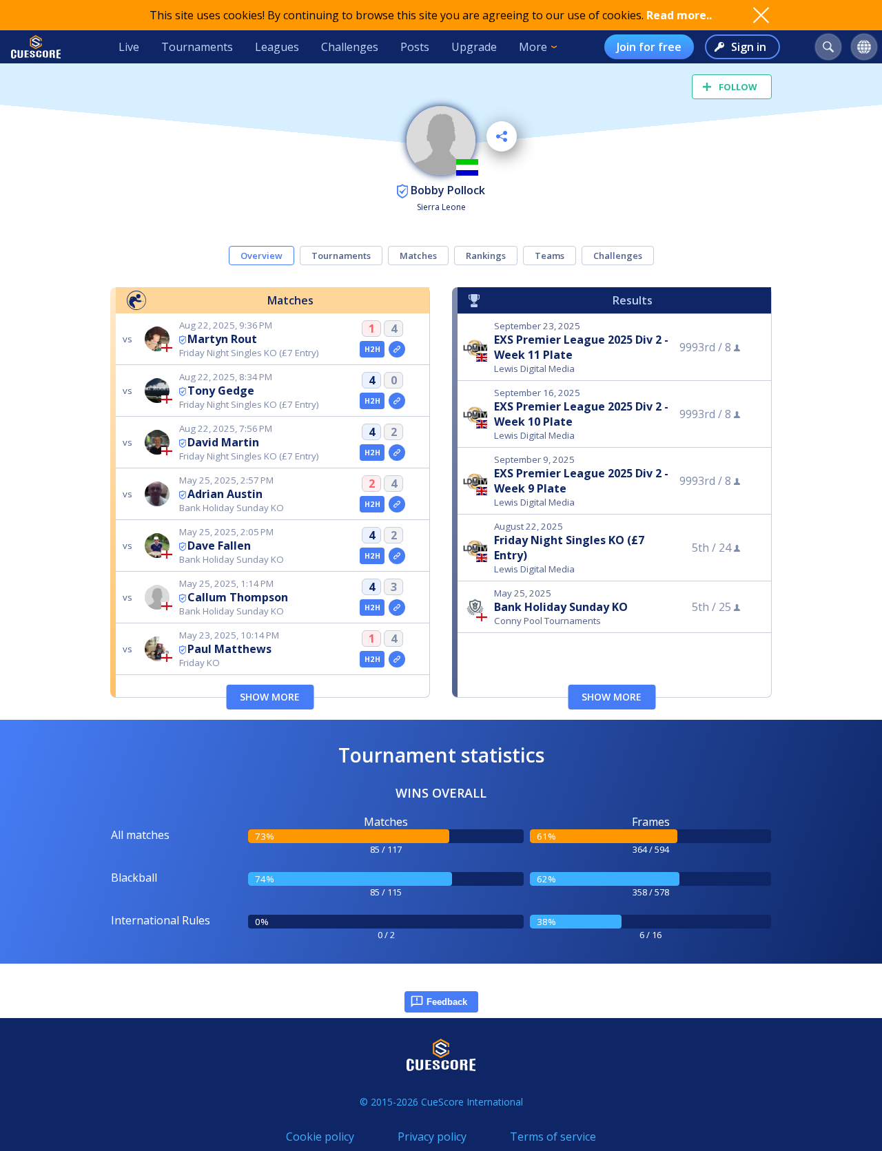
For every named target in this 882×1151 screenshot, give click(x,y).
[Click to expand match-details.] (397, 349)
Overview (261, 255)
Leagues (277, 46)
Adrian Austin (225, 493)
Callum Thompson (237, 597)
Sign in (748, 46)
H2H (372, 349)
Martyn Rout (222, 338)
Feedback (447, 1002)
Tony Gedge (220, 390)
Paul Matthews (229, 648)
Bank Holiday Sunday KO (561, 606)
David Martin (223, 442)
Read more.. (679, 15)
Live (129, 46)
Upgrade (474, 46)
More (533, 46)
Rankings (486, 255)
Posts (414, 46)
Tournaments (197, 46)
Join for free (649, 46)
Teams (549, 255)
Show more (270, 696)
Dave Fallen (219, 545)
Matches (418, 255)
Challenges (349, 46)
